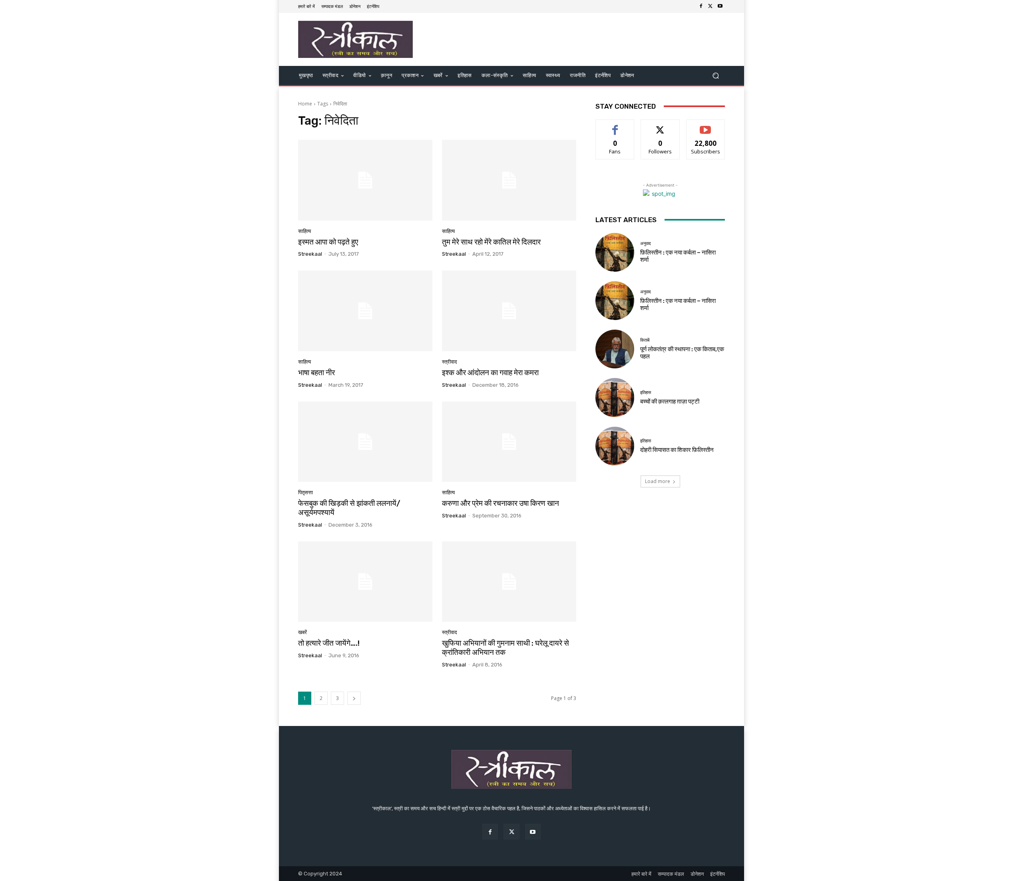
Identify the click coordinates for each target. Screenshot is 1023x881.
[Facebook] (701, 6)
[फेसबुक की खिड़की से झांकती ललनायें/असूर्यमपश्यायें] (365, 442)
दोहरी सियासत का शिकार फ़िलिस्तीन (677, 449)
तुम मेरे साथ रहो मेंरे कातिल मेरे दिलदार (491, 242)
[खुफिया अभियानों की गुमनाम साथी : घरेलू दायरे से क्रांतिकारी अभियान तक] (509, 581)
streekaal (310, 254)
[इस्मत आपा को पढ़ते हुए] (365, 180)
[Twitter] (710, 6)
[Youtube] (720, 6)
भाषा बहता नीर (316, 372)
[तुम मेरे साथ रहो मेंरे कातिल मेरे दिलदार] (509, 180)
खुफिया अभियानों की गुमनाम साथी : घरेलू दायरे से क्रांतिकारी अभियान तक (505, 647)
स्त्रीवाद (449, 361)
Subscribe (705, 126)
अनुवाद (645, 243)
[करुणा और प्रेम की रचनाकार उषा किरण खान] (509, 442)
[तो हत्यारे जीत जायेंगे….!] (365, 581)
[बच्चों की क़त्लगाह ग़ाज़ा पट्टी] (614, 397)
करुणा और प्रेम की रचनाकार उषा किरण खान (500, 503)
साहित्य (304, 231)
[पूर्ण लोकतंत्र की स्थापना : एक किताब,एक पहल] (614, 349)
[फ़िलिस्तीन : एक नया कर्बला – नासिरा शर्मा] (614, 252)
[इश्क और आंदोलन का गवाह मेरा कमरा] (509, 310)
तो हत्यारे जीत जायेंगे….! (329, 643)
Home (305, 103)
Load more (657, 481)
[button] (715, 75)
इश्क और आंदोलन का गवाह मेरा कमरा (490, 372)
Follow (660, 126)
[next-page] (354, 698)
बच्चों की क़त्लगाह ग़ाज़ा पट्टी (669, 401)
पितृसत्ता (305, 492)
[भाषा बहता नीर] (365, 310)
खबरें (302, 632)
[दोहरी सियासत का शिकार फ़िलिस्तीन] (614, 446)
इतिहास (645, 392)
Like (615, 126)
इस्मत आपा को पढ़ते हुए (328, 242)
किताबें (644, 340)
